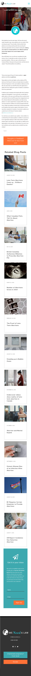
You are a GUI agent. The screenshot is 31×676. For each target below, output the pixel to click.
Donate (15, 662)
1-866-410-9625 (14, 640)
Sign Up (19, 603)
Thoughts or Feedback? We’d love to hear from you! (15, 141)
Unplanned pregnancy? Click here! (15, 655)
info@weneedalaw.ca (15, 637)
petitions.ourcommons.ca (8, 112)
